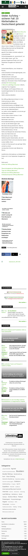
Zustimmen (5, 553)
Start (3, 10)
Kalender (11, 491)
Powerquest (6, 499)
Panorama (7, 13)
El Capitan (14, 484)
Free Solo (12, 486)
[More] (20, 254)
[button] (2, 7)
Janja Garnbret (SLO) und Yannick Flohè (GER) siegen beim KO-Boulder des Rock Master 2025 (17, 354)
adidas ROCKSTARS (6, 468)
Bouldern (20, 471)
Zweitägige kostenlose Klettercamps (15, 298)
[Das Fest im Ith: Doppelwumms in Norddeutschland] (5, 420)
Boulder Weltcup (7, 474)
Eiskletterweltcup (6, 484)
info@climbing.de (19, 459)
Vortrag (19, 506)
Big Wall (13, 469)
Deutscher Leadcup (19, 479)
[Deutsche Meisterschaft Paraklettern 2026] (14, 336)
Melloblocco (15, 494)
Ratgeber (4, 502)
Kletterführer (16, 491)
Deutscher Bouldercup (8, 479)
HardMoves (17, 486)
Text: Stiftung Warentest (12, 247)
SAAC (16, 501)
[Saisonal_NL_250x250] (14, 273)
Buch (3, 476)
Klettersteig (22, 491)
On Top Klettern (12, 311)
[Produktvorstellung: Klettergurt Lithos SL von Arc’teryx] (5, 386)
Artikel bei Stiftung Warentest (10, 164)
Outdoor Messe (12, 497)
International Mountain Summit (11, 489)
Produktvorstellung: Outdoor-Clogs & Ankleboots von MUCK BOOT (17, 389)
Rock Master (11, 501)
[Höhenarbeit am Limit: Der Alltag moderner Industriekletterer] (14, 406)
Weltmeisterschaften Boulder (9, 509)
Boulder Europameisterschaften (8, 471)
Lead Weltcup (6, 494)
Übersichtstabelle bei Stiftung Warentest (13, 168)
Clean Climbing (10, 476)
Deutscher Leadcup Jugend (7, 481)
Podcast (20, 497)
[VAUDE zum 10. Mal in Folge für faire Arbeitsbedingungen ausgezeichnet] (5, 423)
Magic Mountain (15, 85)
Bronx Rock (20, 32)
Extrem (21, 34)
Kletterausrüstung (20, 293)
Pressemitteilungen (16, 499)
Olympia (4, 497)
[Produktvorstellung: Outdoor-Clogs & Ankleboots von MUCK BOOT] (5, 391)
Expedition (5, 486)
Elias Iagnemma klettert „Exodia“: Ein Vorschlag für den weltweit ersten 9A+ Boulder (17, 347)
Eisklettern (17, 481)
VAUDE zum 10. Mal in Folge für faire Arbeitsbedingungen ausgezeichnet (17, 424)
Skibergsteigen (5, 504)
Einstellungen (9, 546)
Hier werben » (22, 302)
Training (15, 506)
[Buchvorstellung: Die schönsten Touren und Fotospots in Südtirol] (14, 371)
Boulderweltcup (18, 474)
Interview (5, 491)
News (6, 10)
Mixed (20, 494)
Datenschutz (11, 550)
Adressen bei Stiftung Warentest (10, 172)
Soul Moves (12, 504)
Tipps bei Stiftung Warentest (9, 170)
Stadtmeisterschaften (7, 506)
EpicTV (18, 484)
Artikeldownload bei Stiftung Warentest (12, 174)
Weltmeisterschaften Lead (8, 511)
